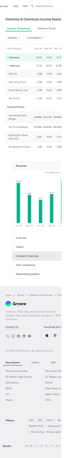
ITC (7, 394)
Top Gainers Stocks (16, 371)
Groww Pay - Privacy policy (47, 432)
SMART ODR (36, 426)
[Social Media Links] (7, 336)
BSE (40, 420)
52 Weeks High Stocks (18, 377)
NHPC (9, 388)
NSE (31, 420)
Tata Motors (12, 382)
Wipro (8, 400)
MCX (50, 420)
